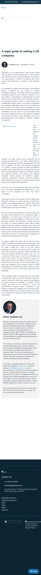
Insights (5, 510)
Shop (3, 505)
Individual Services (9, 500)
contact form (23, 366)
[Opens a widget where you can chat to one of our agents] (33, 571)
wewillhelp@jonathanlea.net (17, 368)
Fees (3, 503)
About (4, 507)
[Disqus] (20, 426)
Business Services (9, 498)
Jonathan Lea (13, 65)
